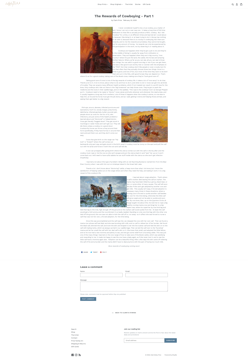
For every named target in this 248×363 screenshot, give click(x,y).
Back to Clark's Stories (125, 312)
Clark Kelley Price (156, 355)
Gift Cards (146, 4)
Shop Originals (116, 4)
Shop (73, 332)
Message (83, 280)
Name (82, 271)
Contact (74, 338)
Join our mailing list (132, 329)
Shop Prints (102, 4)
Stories (137, 4)
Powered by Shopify (171, 355)
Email (127, 271)
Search (73, 329)
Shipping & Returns (78, 344)
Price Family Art (77, 341)
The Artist (129, 4)
